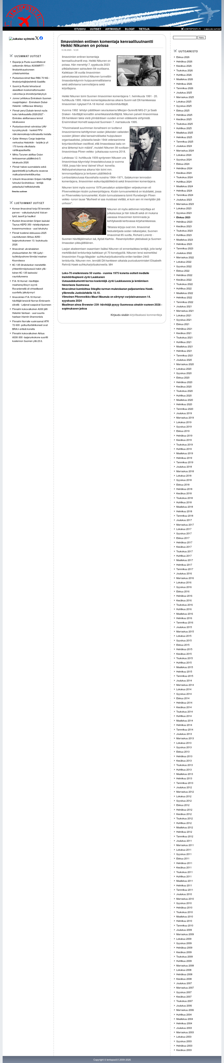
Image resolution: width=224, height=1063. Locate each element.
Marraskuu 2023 (185, 204)
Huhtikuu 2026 (184, 74)
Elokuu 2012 (182, 805)
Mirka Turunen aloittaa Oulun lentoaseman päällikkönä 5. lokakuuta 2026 (27, 158)
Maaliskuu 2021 (184, 346)
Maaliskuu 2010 (184, 916)
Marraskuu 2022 (185, 257)
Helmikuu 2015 (184, 671)
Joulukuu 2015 (184, 627)
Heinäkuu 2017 (184, 542)
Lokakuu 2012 (183, 796)
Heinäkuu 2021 (184, 328)
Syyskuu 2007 (184, 992)
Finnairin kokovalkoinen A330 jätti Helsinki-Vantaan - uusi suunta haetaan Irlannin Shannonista (29, 312)
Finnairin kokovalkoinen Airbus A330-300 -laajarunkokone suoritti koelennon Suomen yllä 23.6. (30, 337)
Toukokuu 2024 (184, 177)
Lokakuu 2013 (183, 742)
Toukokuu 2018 (184, 498)
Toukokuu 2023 (184, 230)
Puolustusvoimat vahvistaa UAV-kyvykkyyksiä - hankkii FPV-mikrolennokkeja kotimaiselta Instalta (31, 130)
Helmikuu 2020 (184, 404)
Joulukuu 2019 (184, 413)
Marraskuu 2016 (185, 578)
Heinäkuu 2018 (184, 489)
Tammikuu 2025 (184, 141)
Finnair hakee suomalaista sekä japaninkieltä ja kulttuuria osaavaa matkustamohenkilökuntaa (30, 170)
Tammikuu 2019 (184, 462)
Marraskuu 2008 (185, 965)
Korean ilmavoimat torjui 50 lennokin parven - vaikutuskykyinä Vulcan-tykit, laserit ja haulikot (31, 212)
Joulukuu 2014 (184, 680)
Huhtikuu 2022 (184, 288)
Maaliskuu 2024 (184, 186)
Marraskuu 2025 (185, 97)
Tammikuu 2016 (184, 622)
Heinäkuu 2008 (184, 974)
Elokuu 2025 (182, 110)
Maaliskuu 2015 (184, 667)
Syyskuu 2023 (184, 213)
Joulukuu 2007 (184, 983)
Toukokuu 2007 (184, 1001)
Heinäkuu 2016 (184, 595)
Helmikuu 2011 (184, 885)
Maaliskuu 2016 (184, 613)
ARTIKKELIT (113, 29)
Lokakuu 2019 (183, 422)
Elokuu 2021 (182, 324)
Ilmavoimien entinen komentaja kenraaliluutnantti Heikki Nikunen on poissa (107, 43)
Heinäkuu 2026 (184, 61)
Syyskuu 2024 (184, 159)
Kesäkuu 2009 (184, 952)
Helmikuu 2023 (184, 244)
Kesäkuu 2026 (184, 65)
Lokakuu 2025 (183, 101)
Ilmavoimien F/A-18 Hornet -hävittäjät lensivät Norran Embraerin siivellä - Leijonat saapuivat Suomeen (31, 300)
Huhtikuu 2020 (184, 395)
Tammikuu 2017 (184, 569)
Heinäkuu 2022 (184, 275)
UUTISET (95, 29)
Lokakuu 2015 (183, 635)
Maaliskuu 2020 (184, 399)
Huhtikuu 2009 (184, 961)
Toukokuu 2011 (184, 872)
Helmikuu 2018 (184, 511)
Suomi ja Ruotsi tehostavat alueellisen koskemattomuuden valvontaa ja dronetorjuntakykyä (29, 89)
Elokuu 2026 (182, 57)
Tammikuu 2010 (184, 925)
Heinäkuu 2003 (184, 1045)
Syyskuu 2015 (184, 640)
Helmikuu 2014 (184, 725)
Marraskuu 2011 (185, 845)
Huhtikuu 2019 (184, 449)
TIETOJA (144, 29)
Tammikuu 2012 (184, 836)
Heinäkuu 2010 (184, 907)
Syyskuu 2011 (184, 854)
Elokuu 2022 (182, 270)
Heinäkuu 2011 (184, 863)
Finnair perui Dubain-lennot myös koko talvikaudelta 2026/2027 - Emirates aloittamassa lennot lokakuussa (29, 116)
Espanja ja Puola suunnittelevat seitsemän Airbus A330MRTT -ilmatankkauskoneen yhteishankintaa (28, 67)
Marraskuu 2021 (185, 310)
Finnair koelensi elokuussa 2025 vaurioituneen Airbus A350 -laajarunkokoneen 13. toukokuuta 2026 (29, 238)
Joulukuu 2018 (184, 466)
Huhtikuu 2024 (184, 181)
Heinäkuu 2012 (184, 809)
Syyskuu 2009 (184, 943)
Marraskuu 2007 (185, 987)
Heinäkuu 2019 (184, 435)
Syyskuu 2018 (184, 480)
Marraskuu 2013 (185, 738)
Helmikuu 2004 (184, 1023)
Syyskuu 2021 (184, 319)
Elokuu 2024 (182, 163)
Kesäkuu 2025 (184, 119)
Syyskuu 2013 (184, 747)
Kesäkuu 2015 (184, 653)
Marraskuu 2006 (185, 1010)
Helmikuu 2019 (184, 457)
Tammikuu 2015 (184, 676)
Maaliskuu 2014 (184, 720)
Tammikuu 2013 (184, 783)
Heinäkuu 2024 (184, 168)
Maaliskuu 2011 (184, 880)
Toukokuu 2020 (184, 390)
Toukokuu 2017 (184, 551)
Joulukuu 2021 (184, 306)
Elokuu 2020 (182, 377)
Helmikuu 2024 (184, 190)
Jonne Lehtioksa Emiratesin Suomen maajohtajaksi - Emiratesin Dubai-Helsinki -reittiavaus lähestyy (31, 101)
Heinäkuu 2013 (184, 756)
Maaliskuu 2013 (184, 774)
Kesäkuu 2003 (184, 1050)
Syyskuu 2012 (184, 800)
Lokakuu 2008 (183, 969)
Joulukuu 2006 (184, 1005)
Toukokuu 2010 (184, 912)
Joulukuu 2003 (184, 1028)
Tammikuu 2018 (184, 515)
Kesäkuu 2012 (184, 814)
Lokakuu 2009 (183, 938)
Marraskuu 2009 (185, 934)
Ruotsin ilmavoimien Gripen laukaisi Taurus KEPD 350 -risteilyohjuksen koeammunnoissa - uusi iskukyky (31, 224)
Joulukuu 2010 (184, 894)
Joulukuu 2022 (184, 253)
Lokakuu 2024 (183, 155)
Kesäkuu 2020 (184, 386)
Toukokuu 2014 (184, 711)
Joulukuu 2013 (184, 734)
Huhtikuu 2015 (184, 662)
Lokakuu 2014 (183, 689)
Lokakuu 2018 (183, 475)
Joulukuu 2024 (184, 146)
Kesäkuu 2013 (184, 760)
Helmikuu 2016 (184, 618)
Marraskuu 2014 (185, 684)
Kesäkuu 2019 (184, 440)
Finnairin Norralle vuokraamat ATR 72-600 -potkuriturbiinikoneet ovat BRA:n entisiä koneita (30, 325)
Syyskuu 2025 (184, 105)
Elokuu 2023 (183, 217)
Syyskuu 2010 (184, 903)
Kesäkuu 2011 (184, 867)
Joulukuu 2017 (184, 520)
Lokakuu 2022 (183, 261)
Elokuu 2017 (182, 538)
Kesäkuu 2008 (184, 978)
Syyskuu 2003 (184, 1041)
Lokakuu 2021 (183, 315)
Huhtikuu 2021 (184, 342)
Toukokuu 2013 (184, 765)
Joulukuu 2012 (184, 787)
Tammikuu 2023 (184, 248)
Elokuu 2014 (182, 698)
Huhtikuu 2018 (184, 502)
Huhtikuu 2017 (184, 555)
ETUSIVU (80, 29)
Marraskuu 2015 (185, 631)
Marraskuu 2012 (185, 791)
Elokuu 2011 (182, 858)
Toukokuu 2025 (184, 123)
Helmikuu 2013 (184, 778)
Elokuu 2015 (182, 644)
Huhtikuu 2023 (184, 235)
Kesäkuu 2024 (184, 172)
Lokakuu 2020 (183, 368)
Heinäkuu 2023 (184, 221)
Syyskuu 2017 (184, 533)
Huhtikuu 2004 (184, 1014)
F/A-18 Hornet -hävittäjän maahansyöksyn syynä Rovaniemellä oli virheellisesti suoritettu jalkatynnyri (27, 286)
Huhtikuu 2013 (184, 769)
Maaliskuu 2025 (184, 132)
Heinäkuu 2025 (184, 114)
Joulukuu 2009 (184, 929)
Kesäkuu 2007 (184, 996)
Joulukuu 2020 (184, 359)
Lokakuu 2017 (183, 529)
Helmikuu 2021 (184, 350)
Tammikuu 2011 (184, 889)
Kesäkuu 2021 (184, 333)
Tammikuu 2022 (184, 302)
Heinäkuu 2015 (184, 649)
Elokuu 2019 (182, 431)
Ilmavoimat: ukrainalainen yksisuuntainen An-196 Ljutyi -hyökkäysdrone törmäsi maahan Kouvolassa (29, 254)
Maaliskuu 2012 (184, 827)
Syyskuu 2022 (184, 266)
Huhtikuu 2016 (184, 609)
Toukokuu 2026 (184, 70)
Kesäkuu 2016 (184, 600)
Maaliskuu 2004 (184, 1019)
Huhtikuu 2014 (184, 716)
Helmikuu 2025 (184, 137)
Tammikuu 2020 (184, 408)
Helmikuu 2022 (184, 297)
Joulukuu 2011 (184, 840)
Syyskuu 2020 (184, 373)
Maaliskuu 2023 (184, 239)
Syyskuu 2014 (184, 693)
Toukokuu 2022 (184, 284)
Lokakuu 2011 (183, 849)
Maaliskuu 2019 (184, 453)
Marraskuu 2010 (185, 898)
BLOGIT (130, 29)
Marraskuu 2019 (185, 417)
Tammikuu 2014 (184, 729)
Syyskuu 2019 (184, 426)
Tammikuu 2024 (184, 195)
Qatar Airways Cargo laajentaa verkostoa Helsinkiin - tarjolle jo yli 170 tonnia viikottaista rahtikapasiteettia (30, 144)
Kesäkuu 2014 (184, 707)
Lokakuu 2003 (183, 1036)
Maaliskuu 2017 (184, 560)
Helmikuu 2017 (184, 564)
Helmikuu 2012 (184, 831)
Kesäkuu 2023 (184, 226)
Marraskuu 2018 (185, 471)
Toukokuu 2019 (184, 444)
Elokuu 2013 (182, 751)
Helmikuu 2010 (184, 920)
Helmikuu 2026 (184, 83)
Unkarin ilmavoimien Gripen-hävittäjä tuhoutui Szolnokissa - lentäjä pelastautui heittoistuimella (31, 182)
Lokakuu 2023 (183, 208)
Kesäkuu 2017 (184, 546)
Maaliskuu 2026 (184, 79)
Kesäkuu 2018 (184, 493)
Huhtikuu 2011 (184, 876)
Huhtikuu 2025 (184, 128)
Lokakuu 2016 (183, 582)
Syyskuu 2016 (184, 587)
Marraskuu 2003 (185, 1032)
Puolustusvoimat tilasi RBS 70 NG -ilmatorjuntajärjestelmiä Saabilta (31, 79)
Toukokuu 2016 (184, 604)
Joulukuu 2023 (184, 199)
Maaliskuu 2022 (184, 293)
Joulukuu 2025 (184, 92)
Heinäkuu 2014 (184, 702)
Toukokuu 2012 (184, 818)
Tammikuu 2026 (184, 88)
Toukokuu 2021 (184, 337)
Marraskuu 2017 (185, 524)
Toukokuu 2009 (184, 956)
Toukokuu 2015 (184, 658)
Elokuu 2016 (182, 591)
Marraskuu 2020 (185, 364)
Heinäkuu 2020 (184, 382)
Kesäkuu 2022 (184, 279)
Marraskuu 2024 (185, 150)
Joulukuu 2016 (184, 573)
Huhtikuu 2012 (184, 823)
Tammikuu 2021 (184, 355)
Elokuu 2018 (182, 484)
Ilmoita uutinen (19, 191)
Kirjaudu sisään (120, 315)
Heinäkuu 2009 (184, 947)
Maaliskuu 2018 (184, 506)
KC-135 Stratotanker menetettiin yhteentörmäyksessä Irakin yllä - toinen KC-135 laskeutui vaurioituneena (29, 270)
